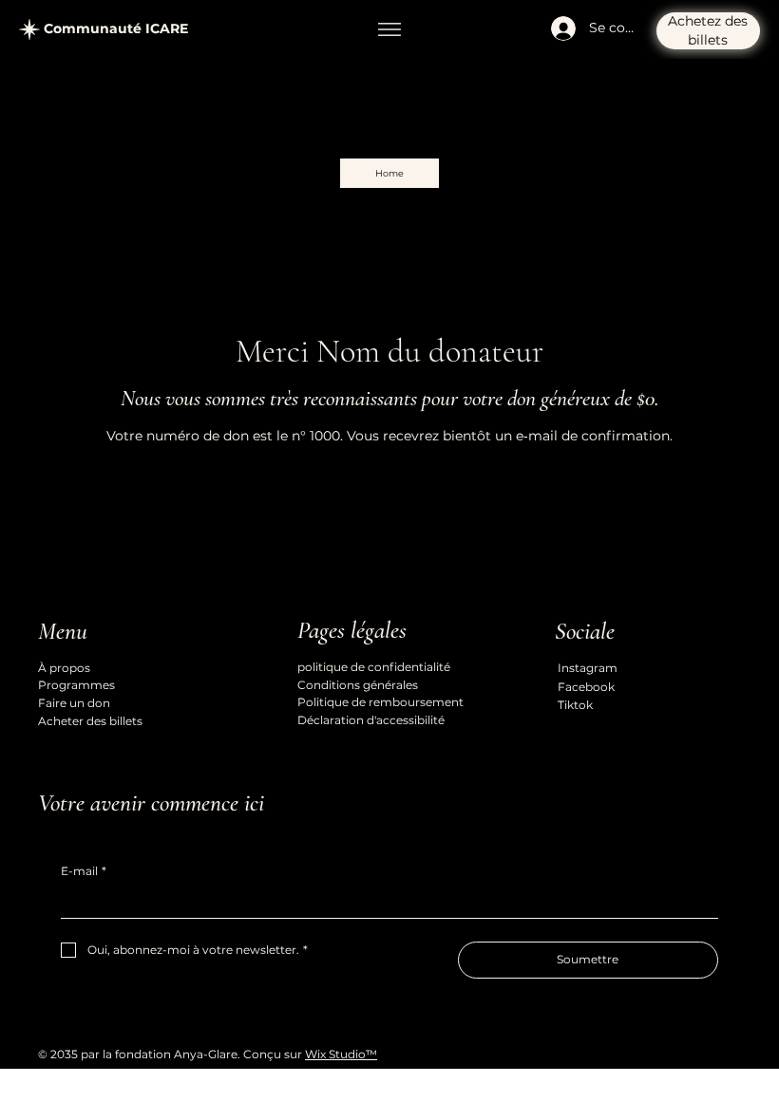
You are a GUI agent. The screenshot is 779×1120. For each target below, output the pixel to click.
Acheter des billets (90, 721)
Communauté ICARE (116, 28)
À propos (64, 668)
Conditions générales (357, 685)
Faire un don (74, 703)
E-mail (83, 871)
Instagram (588, 668)
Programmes (76, 685)
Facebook (586, 687)
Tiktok (575, 705)
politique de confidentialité (373, 667)
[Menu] (389, 29)
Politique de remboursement (380, 702)
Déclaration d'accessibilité (371, 720)
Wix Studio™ (341, 1054)
